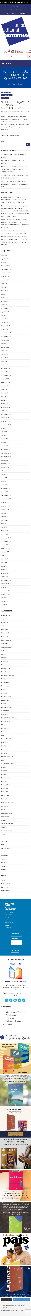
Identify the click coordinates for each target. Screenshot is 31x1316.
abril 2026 (4, 255)
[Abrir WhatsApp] (26, 1311)
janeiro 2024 (5, 305)
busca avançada (27, 59)
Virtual (3, 866)
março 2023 (4, 322)
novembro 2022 (6, 336)
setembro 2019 (5, 463)
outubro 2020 (5, 421)
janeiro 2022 (5, 372)
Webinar (3, 869)
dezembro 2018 (6, 495)
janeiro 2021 (4, 410)
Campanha (4, 643)
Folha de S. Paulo (6, 707)
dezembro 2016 (6, 580)
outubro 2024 (5, 276)
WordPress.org (5, 890)
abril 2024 (4, 294)
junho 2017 (4, 559)
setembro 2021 (5, 382)
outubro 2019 (5, 460)
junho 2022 (4, 354)
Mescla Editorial (6, 739)
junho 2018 (4, 516)
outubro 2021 (5, 379)
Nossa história (6, 6)
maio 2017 (4, 562)
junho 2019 (4, 474)
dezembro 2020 (6, 414)
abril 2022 (4, 361)
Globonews (4, 714)
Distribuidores (24, 6)
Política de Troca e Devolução (12, 1022)
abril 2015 (4, 605)
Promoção (4, 788)
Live (2, 732)
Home (10, 84)
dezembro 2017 (6, 538)
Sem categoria (5, 816)
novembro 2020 (6, 418)
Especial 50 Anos (6, 696)
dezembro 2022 (6, 333)
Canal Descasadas (6, 647)
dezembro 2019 (6, 453)
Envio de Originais (15, 6)
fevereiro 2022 (5, 368)
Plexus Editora (5, 778)
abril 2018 (4, 523)
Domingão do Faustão (8, 675)
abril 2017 (4, 566)
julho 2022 (4, 350)
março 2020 (5, 446)
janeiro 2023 (5, 329)
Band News (4, 629)
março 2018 (4, 527)
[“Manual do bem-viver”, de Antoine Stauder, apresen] (15, 1090)
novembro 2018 (6, 499)
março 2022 (4, 365)
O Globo (3, 767)
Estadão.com (5, 700)
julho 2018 (4, 513)
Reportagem (5, 795)
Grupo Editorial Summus (8, 718)
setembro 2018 (6, 506)
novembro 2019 (6, 456)
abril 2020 (4, 442)
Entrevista (5, 97)
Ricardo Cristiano (6, 197)
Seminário (4, 820)
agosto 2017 (5, 552)
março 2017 (4, 569)
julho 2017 (4, 555)
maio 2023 (4, 319)
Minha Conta (20, 13)
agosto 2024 (5, 280)
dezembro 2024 (6, 269)
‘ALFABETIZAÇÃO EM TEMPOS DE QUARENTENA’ (15, 105)
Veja (2, 852)
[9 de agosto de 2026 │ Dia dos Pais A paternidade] (15, 1249)
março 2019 (4, 485)
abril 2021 (4, 400)
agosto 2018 (5, 509)
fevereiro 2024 (5, 301)
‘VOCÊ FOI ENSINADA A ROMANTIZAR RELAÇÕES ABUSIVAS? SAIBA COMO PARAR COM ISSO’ (15, 213)
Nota (2, 760)
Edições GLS (5, 682)
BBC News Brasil (6, 640)
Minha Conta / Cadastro (15, 1012)
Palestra (3, 774)
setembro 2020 (6, 425)
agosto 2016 (5, 594)
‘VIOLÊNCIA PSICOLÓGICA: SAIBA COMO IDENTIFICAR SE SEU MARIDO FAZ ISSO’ (15, 242)
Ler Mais (4, 133)
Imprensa (5, 9)
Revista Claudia (5, 799)
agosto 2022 (5, 347)
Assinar (16, 950)
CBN (2, 650)
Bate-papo (4, 636)
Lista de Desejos (10, 13)
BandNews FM (5, 633)
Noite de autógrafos (7, 756)
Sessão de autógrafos (7, 824)
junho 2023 (4, 315)
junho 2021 (4, 393)
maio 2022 (4, 358)
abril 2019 (4, 481)
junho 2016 (4, 601)
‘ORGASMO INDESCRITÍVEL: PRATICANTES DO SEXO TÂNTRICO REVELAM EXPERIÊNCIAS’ (14, 199)
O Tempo (4, 771)
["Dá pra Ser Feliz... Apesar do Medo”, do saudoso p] (15, 1217)
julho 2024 (4, 283)
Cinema (3, 654)
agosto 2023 (5, 312)
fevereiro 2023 (5, 326)
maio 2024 (4, 290)
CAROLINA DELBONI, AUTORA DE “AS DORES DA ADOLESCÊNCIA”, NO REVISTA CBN (14, 184)
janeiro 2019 (4, 492)
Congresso (4, 661)
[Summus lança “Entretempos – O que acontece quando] (15, 1281)
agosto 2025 (5, 259)
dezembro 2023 (6, 308)
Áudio (3, 626)
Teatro (3, 834)
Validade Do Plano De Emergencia (11, 220)
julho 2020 (4, 432)
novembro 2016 (6, 584)
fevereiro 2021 (5, 407)
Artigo (3, 619)
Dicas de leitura (7, 95)
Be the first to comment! (8, 114)
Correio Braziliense (6, 665)
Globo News (5, 710)
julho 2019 (4, 471)
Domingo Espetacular (7, 679)
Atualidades (6, 92)
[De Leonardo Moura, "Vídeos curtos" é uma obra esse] (15, 1153)
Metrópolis (4, 742)
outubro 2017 (5, 545)
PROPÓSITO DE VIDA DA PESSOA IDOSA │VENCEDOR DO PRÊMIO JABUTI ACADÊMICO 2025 (14, 169)
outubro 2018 (5, 502)
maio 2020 (4, 439)
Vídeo (3, 862)
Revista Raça (5, 806)
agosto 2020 (5, 428)
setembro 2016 (5, 591)
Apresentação (5, 615)
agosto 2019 (5, 467)
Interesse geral (5, 721)
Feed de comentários (7, 887)
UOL (2, 845)
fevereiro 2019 (5, 488)
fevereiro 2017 (5, 573)
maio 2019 (4, 478)
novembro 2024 (6, 273)
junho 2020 (4, 435)
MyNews (4, 753)
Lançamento (5, 728)
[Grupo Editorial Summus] (15, 31)
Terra (2, 838)
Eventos (3, 703)
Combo (3, 658)
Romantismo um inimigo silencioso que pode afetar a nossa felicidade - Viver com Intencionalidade (15, 208)
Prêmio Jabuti (5, 785)
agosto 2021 (5, 386)
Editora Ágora (5, 686)
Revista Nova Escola (7, 802)
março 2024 (5, 297)
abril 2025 (4, 262)
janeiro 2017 (4, 576)
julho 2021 (4, 389)
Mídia (2, 749)
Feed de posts (5, 883)
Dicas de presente (6, 672)
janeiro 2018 (5, 534)
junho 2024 (4, 287)
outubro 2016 (5, 587)
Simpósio (4, 827)
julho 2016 (4, 598)
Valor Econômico (6, 848)
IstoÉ (2, 725)
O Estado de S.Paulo (7, 763)
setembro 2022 (6, 343)
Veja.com (4, 859)
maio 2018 (4, 520)
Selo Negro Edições (7, 813)
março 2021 (4, 403)
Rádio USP (4, 792)
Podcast (3, 781)
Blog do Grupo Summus (22, 9)
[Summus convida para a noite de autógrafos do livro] (15, 1122)
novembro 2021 (6, 375)
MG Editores (5, 746)
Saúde (3, 809)
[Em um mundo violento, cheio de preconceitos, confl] (15, 1058)
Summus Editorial (6, 831)
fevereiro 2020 (5, 449)
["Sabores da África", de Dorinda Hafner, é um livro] (15, 1185)
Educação (4, 689)
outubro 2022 (5, 340)
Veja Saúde (4, 855)
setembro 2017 (5, 548)
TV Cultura (4, 841)
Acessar (3, 880)
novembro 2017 (6, 541)
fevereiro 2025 (5, 266)
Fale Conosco (12, 9)
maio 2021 (4, 396)
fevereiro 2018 (5, 531)
